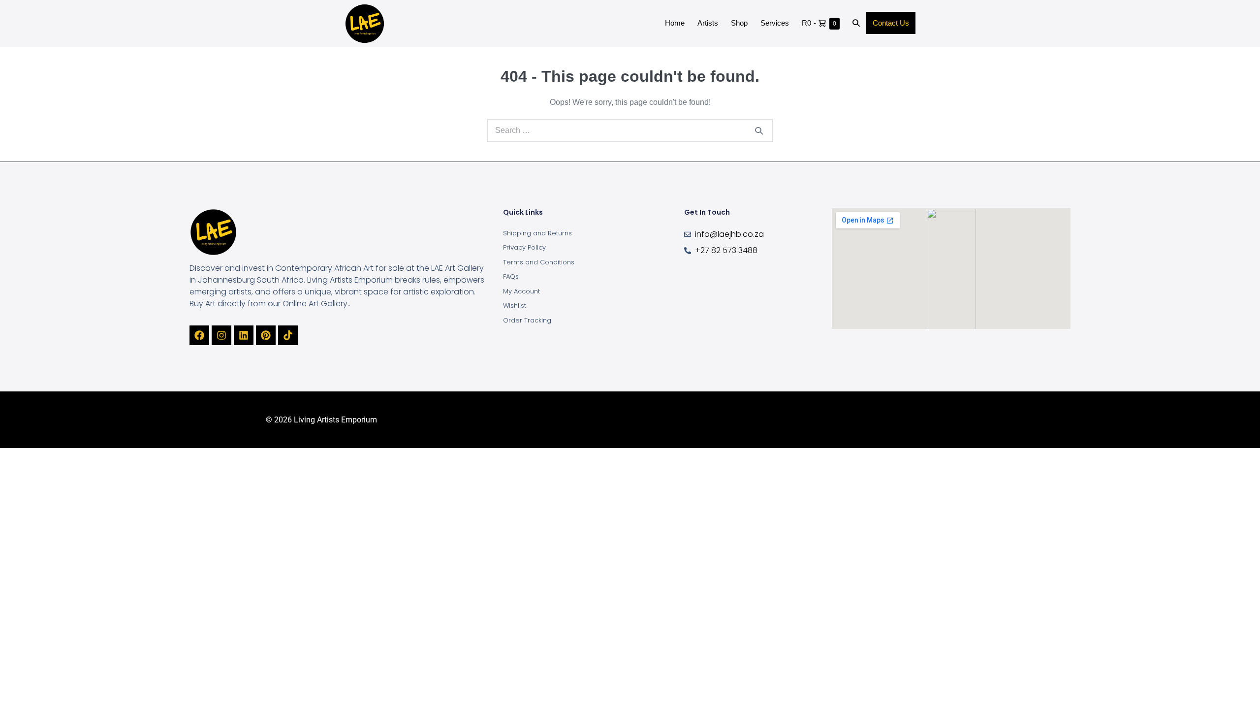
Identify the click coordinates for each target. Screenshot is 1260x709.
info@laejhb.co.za (729, 234)
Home (675, 23)
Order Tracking (527, 320)
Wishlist (514, 305)
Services (774, 23)
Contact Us (891, 23)
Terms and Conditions (538, 262)
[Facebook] (199, 335)
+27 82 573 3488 (726, 250)
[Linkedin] (243, 335)
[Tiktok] (288, 335)
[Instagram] (221, 335)
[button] (856, 23)
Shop (739, 23)
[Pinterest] (266, 335)
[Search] (759, 130)
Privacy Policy (524, 247)
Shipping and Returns (537, 233)
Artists (707, 23)
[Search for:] (630, 130)
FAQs (511, 276)
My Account (521, 291)
